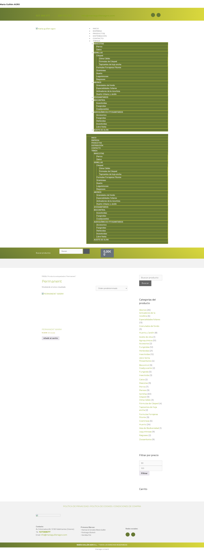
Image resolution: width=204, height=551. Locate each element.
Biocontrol (144, 365)
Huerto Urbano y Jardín (106, 94)
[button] (127, 135)
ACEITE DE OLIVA (101, 130)
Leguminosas (102, 76)
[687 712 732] (59, 12)
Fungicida (144, 372)
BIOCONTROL (99, 100)
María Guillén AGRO (10, 4)
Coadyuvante (145, 368)
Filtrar (144, 473)
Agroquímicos (145, 340)
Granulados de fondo (105, 85)
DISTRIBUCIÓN (100, 36)
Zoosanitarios (145, 439)
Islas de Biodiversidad (149, 428)
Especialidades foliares (106, 88)
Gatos (99, 49)
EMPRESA (97, 31)
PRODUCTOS (99, 33)
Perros (99, 47)
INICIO (96, 28)
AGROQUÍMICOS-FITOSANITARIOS (108, 112)
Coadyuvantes (102, 109)
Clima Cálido (104, 58)
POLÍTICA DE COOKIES (101, 506)
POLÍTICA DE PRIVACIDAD (76, 506)
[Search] (86, 251)
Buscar (145, 283)
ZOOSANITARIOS (101, 97)
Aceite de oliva (146, 337)
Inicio (44, 276)
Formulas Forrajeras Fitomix (108, 67)
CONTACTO (98, 38)
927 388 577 (43, 15)
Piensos (142, 390)
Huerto (99, 73)
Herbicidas (101, 121)
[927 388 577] (37, 12)
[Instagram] (159, 15)
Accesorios (101, 115)
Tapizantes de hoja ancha (110, 64)
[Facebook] (153, 15)
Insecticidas (101, 103)
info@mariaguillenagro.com (98, 15)
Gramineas (101, 70)
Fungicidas (101, 106)
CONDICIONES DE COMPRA (127, 506)
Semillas (143, 394)
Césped (99, 55)
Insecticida (144, 375)
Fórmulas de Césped (108, 61)
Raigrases (100, 79)
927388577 (44, 532)
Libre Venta (101, 127)
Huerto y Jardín (146, 333)
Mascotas (143, 383)
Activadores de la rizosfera (108, 91)
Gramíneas (144, 421)
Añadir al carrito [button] (50, 338)
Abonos (142, 310)
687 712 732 (65, 15)
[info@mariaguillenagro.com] (83, 12)
